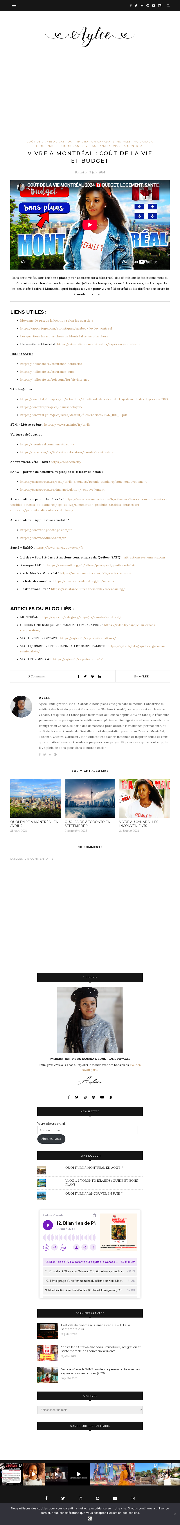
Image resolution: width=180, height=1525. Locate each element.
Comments (37, 676)
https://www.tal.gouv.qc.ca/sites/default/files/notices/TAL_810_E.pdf (73, 415)
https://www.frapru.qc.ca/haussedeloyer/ (51, 407)
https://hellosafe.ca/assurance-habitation (51, 364)
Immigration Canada (92, 141)
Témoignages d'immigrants (59, 146)
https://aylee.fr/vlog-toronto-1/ (78, 659)
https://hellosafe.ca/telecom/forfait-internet (54, 380)
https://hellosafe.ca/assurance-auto (47, 372)
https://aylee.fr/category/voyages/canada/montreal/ (80, 617)
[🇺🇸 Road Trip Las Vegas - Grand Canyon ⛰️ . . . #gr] (146, 1474)
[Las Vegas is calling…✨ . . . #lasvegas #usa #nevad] (101, 1474)
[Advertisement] (90, 107)
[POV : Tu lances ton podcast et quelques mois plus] (56, 1474)
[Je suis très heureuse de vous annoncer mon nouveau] (34, 1474)
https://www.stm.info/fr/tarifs (67, 425)
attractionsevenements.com (144, 557)
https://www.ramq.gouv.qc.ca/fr (59, 547)
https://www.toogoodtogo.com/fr (46, 530)
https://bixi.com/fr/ (66, 462)
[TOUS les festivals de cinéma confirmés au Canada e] (11, 1474)
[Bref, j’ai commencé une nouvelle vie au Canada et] (79, 1474)
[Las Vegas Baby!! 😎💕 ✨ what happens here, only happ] (124, 1474)
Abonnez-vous (51, 1139)
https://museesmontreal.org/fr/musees (83, 581)
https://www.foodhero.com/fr (43, 538)
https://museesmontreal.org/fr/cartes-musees (95, 573)
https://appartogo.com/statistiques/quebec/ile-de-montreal (66, 328)
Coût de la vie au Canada (49, 141)
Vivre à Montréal (128, 146)
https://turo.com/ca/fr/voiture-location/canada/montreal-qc (67, 452)
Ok (90, 1518)
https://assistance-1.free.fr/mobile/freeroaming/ (88, 589)
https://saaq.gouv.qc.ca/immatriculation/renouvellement (62, 490)
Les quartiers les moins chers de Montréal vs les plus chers (64, 336)
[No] (174, 1514)
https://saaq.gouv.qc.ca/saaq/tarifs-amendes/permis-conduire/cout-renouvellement (83, 482)
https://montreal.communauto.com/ (47, 444)
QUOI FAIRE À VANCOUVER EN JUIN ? (94, 1194)
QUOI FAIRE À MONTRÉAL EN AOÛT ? (94, 1168)
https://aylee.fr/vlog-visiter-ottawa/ (88, 638)
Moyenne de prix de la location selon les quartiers (57, 320)
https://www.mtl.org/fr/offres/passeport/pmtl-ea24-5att (91, 565)
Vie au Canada (98, 146)
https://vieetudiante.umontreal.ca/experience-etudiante (98, 344)
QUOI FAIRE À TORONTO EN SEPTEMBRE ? (87, 824)
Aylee (144, 676)
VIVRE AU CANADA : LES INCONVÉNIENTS (138, 824)
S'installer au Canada (133, 141)
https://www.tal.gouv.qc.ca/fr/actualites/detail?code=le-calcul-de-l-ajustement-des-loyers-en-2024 (94, 399)
